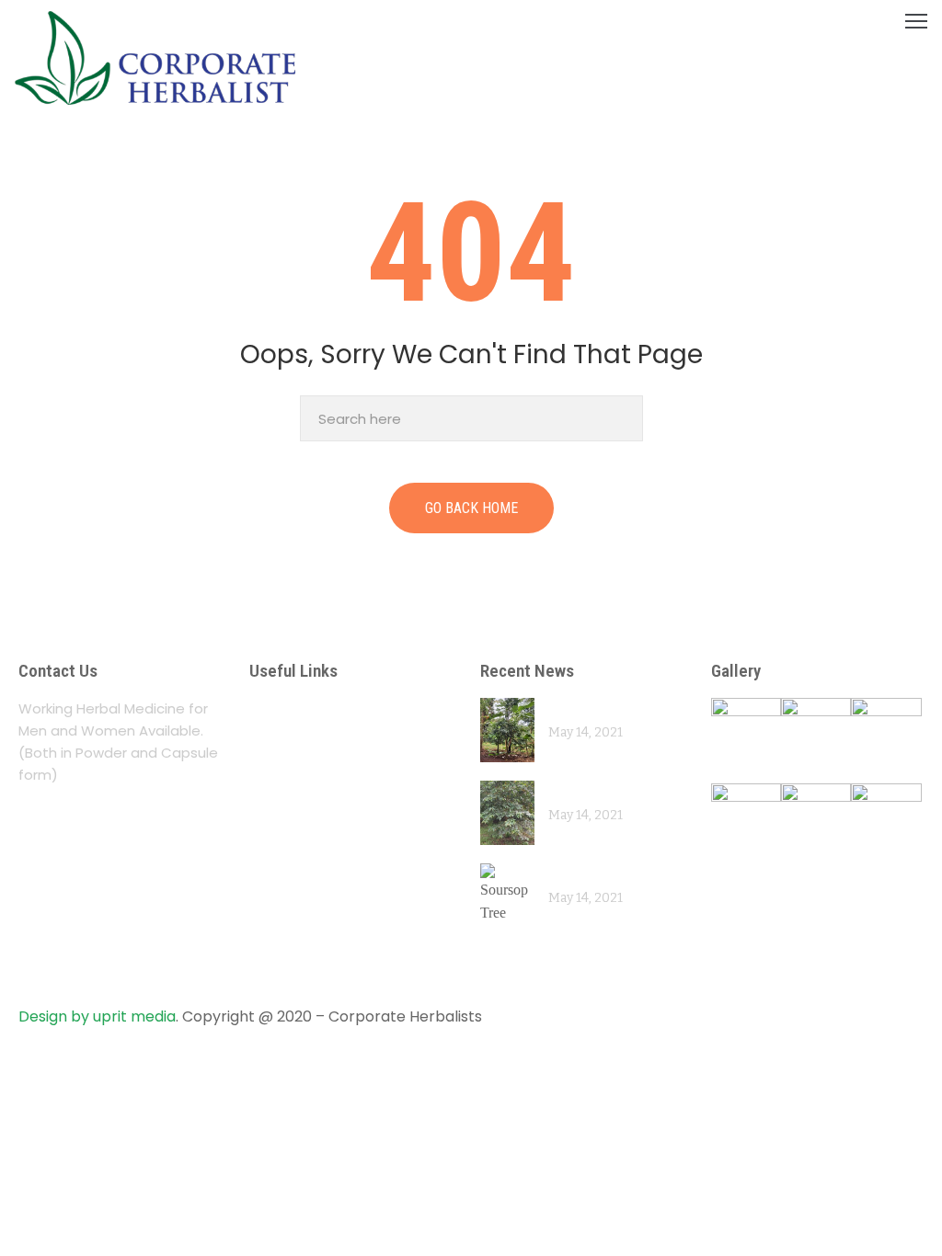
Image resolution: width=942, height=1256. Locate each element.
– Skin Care (295, 946)
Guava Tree (586, 791)
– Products (293, 780)
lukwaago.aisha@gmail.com (133, 944)
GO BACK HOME (471, 508)
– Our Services (308, 744)
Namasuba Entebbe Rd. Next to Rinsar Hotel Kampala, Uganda (133, 838)
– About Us (294, 708)
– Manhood (295, 874)
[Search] (624, 418)
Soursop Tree (593, 874)
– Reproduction (312, 910)
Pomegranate (593, 708)
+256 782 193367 (96, 903)
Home (31, 147)
